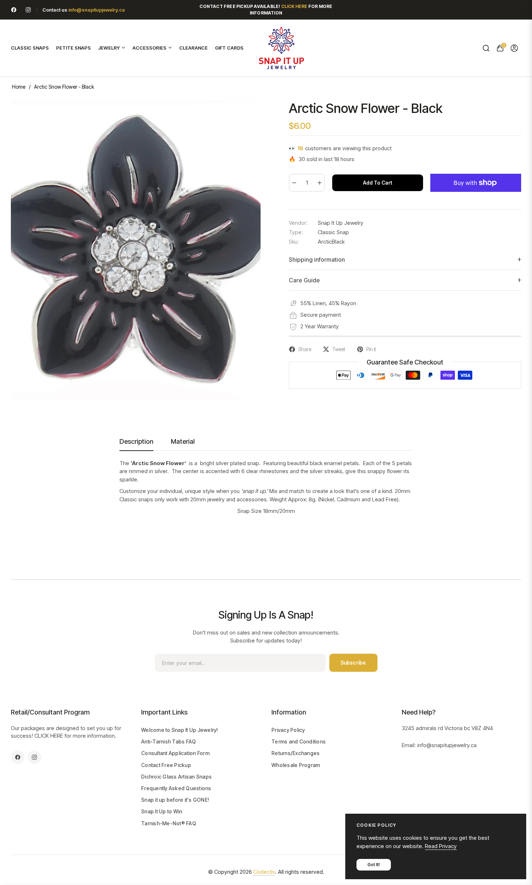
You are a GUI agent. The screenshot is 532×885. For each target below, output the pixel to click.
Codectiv (264, 871)
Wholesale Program (295, 765)
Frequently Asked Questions (176, 788)
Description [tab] (136, 441)
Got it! (373, 864)
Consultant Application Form (175, 753)
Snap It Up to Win (161, 811)
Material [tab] (183, 441)
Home (18, 87)
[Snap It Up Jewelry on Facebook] (14, 9)
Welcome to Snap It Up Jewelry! (179, 730)
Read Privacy (441, 846)
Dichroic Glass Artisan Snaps (176, 777)
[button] (486, 48)
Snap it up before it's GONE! (175, 800)
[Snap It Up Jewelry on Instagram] (28, 9)
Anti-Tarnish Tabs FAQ (168, 741)
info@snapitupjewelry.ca (96, 10)
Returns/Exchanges (295, 753)
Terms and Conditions (298, 741)
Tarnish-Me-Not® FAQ (168, 823)
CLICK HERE (48, 735)
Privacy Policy (288, 730)
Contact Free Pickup (166, 765)
